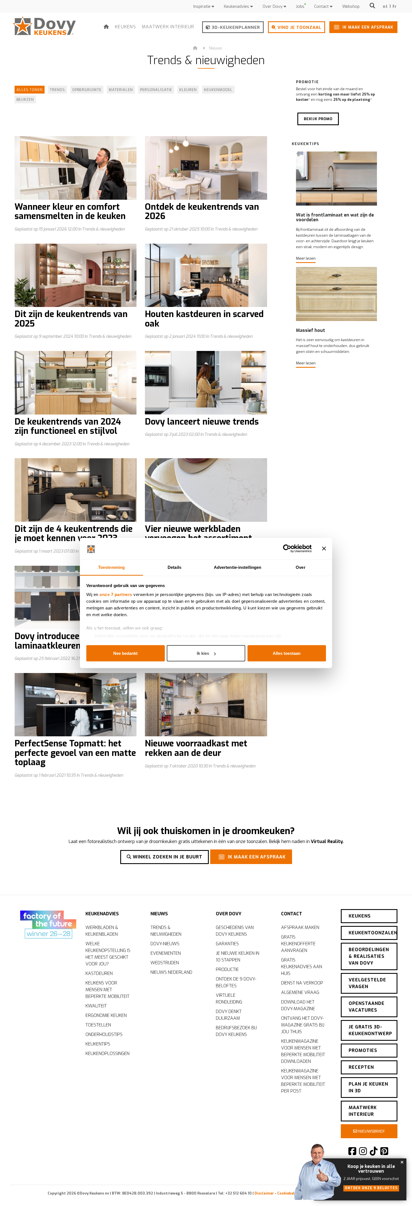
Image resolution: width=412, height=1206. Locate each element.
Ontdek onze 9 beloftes (371, 1188)
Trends (57, 89)
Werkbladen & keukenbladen (101, 931)
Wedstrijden (165, 963)
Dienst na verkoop (302, 983)
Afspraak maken (300, 927)
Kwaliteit (96, 1006)
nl (385, 6)
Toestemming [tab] (111, 567)
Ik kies (203, 653)
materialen (121, 89)
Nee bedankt (125, 653)
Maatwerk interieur (168, 27)
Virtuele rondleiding (229, 998)
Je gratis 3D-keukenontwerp (370, 1030)
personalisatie (156, 89)
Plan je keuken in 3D (368, 1087)
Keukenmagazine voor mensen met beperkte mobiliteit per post (303, 1081)
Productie (227, 969)
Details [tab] (174, 567)
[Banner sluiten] (324, 549)
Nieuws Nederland (171, 972)
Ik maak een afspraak (367, 27)
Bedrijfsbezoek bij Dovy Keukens (236, 1031)
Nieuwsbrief (371, 1131)
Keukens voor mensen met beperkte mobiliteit (107, 989)
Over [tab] (300, 567)
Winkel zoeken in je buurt (166, 857)
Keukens (125, 27)
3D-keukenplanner (235, 27)
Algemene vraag (300, 992)
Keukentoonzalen (373, 933)
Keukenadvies (237, 6)
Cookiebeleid (288, 1193)
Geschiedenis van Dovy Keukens (235, 931)
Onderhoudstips (103, 1034)
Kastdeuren (99, 973)
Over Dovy (273, 6)
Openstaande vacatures (367, 1006)
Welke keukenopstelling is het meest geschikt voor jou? (107, 954)
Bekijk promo (318, 119)
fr (394, 6)
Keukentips (97, 1044)
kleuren (188, 89)
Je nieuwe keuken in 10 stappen (237, 956)
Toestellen (98, 1025)
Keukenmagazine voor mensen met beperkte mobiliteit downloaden (303, 1051)
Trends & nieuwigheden (166, 931)
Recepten (361, 1067)
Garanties (227, 944)
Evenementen (166, 953)
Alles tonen (30, 89)
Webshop (351, 6)
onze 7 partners (115, 594)
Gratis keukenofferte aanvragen (298, 943)
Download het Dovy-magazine (298, 1005)
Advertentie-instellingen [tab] (237, 567)
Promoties (363, 1050)
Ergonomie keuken (106, 1015)
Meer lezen (306, 258)
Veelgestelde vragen (367, 983)
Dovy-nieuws (165, 944)
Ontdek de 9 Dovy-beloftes (236, 982)
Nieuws (215, 48)
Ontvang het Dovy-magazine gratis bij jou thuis (302, 1025)
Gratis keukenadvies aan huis (301, 966)
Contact (322, 6)
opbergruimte (86, 89)
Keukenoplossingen (107, 1053)
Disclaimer (264, 1193)
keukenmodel (218, 89)
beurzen (25, 99)
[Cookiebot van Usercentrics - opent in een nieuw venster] (287, 548)
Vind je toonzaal (298, 27)
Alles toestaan (286, 653)
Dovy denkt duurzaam (229, 1015)
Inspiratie (202, 6)
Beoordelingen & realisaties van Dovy (369, 956)
